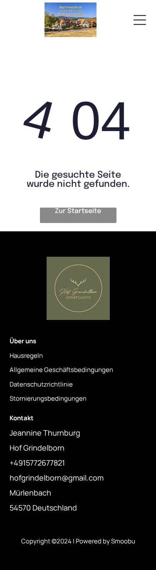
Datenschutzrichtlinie (41, 384)
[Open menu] (140, 20)
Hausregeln (26, 355)
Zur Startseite (78, 211)
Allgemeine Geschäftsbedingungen (61, 369)
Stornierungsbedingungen (48, 398)
